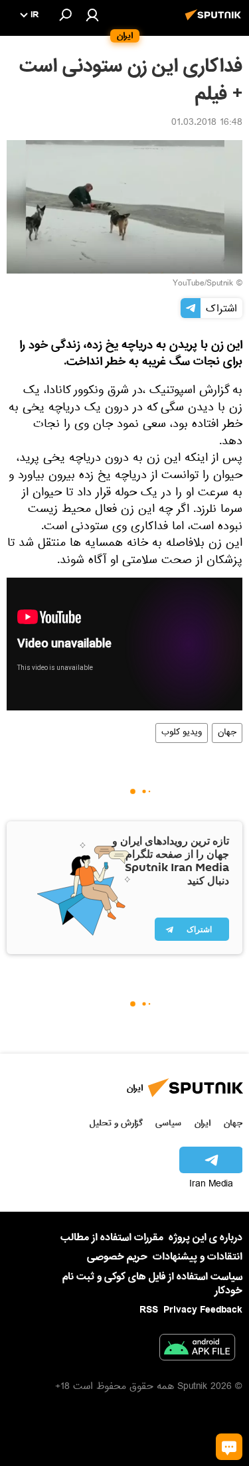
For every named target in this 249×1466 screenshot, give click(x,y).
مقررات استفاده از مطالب (111, 1237)
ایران (202, 1123)
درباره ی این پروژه (205, 1237)
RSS (148, 1310)
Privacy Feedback (202, 1310)
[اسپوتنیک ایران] (215, 22)
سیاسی (168, 1123)
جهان (227, 733)
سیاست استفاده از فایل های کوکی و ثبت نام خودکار (152, 1283)
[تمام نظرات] (229, 1446)
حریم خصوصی (117, 1257)
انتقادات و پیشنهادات (197, 1257)
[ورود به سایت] (92, 14)
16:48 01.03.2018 (206, 123)
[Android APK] (197, 1350)
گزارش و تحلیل (116, 1123)
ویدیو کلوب (181, 733)
